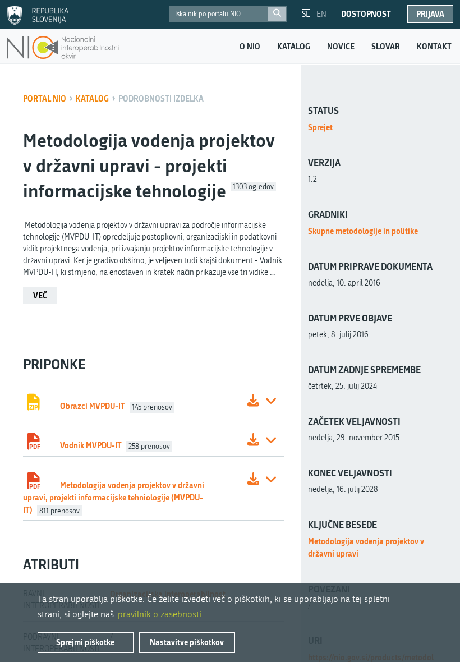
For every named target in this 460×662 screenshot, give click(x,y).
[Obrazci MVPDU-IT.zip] (253, 402)
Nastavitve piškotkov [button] (187, 642)
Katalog (293, 46)
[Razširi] (271, 402)
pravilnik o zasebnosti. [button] (161, 614)
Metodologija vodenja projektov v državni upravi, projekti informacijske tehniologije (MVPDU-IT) (113, 497)
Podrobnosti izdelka (161, 98)
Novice (341, 46)
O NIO (250, 46)
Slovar (385, 46)
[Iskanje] (277, 14)
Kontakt (434, 46)
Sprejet (320, 127)
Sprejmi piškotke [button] (85, 642)
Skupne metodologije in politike (363, 231)
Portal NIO (44, 98)
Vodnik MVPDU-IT (91, 445)
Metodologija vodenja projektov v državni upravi (366, 547)
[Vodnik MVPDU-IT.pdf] (253, 441)
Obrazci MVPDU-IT (92, 406)
